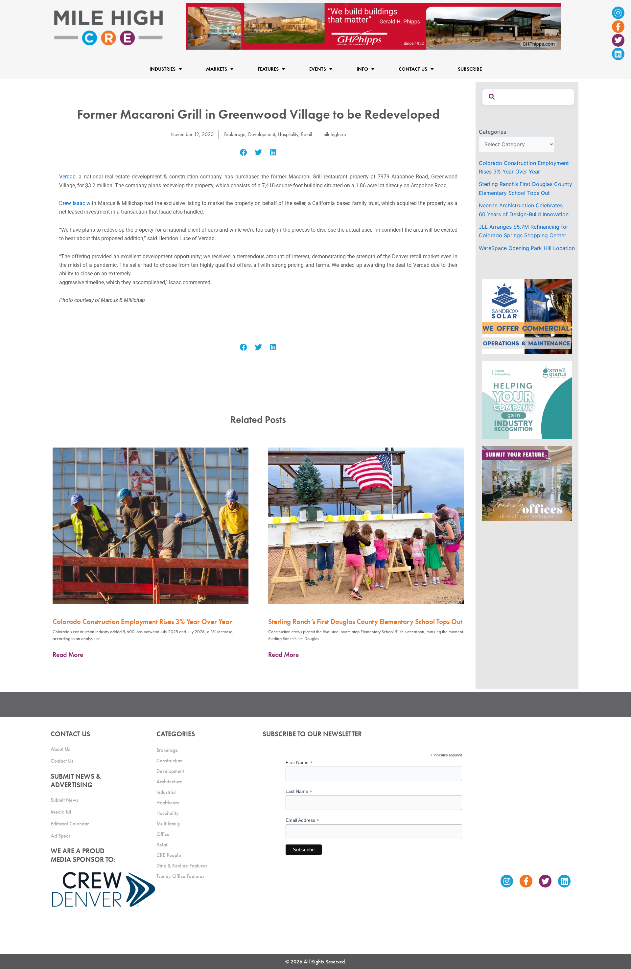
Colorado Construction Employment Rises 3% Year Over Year (142, 621)
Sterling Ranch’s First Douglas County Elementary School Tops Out (365, 621)
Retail (306, 134)
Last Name (299, 791)
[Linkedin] (618, 54)
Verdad (67, 176)
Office (163, 834)
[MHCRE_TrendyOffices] (527, 482)
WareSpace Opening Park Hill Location (527, 248)
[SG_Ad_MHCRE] (527, 399)
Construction (169, 760)
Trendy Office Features (180, 876)
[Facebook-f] (618, 26)
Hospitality (288, 134)
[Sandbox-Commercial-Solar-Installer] (527, 316)
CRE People (168, 855)
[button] (243, 152)
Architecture (169, 781)
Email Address (302, 820)
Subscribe (470, 69)
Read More (68, 654)
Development (261, 134)
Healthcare (167, 802)
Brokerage (234, 134)
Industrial (166, 792)
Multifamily (168, 823)
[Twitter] (618, 40)
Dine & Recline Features (181, 865)
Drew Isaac (72, 203)
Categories (492, 131)
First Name (299, 762)
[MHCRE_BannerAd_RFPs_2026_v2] (373, 26)
